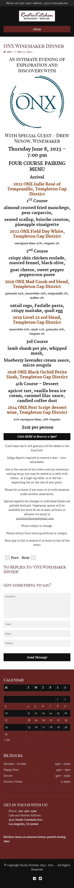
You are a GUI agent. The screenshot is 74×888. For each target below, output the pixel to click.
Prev (12, 558)
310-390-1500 (22, 3)
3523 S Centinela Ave (56, 3)
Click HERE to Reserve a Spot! (37, 436)
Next (28, 558)
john (9, 51)
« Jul (7, 740)
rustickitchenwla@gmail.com (35, 518)
